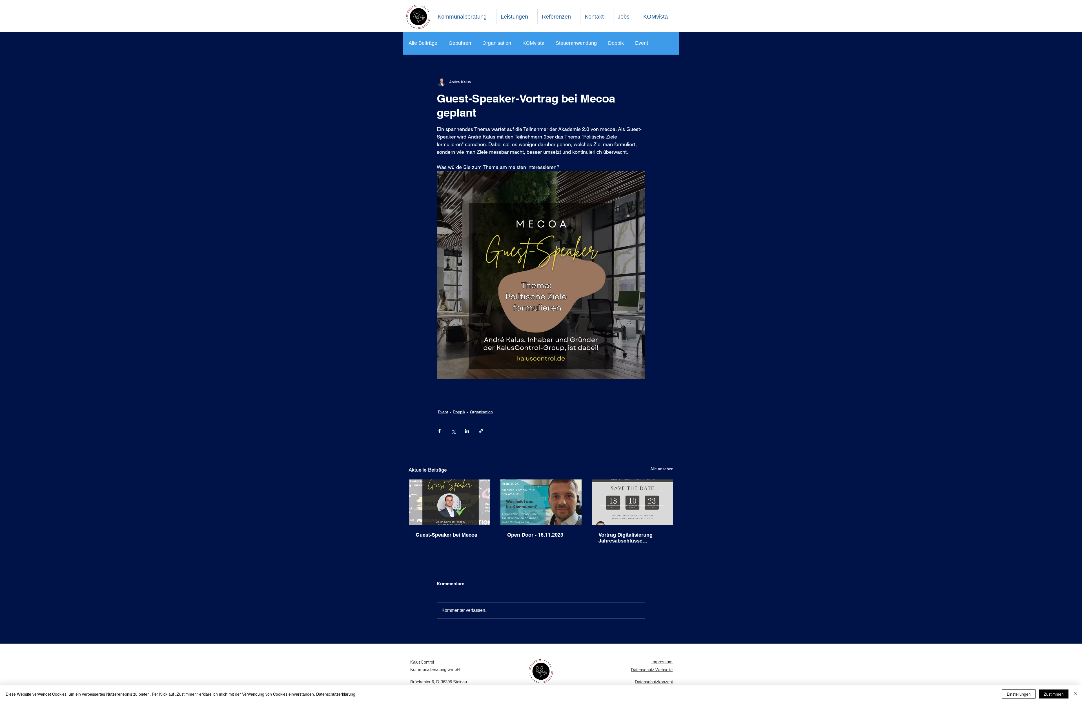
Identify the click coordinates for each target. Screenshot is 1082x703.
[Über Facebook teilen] (439, 431)
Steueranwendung (576, 43)
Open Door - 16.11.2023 (535, 535)
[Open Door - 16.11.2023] (541, 502)
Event (641, 43)
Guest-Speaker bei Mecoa (446, 535)
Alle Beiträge (423, 43)
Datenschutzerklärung (335, 694)
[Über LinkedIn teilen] (467, 431)
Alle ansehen (661, 469)
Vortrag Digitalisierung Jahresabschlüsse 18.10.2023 (625, 538)
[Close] (1075, 693)
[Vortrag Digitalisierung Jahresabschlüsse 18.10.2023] (632, 502)
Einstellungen (1019, 694)
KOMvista (533, 43)
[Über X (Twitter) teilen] (453, 431)
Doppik (616, 43)
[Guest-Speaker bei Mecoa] (449, 502)
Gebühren (460, 43)
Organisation (496, 43)
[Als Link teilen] (481, 431)
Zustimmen (1054, 694)
